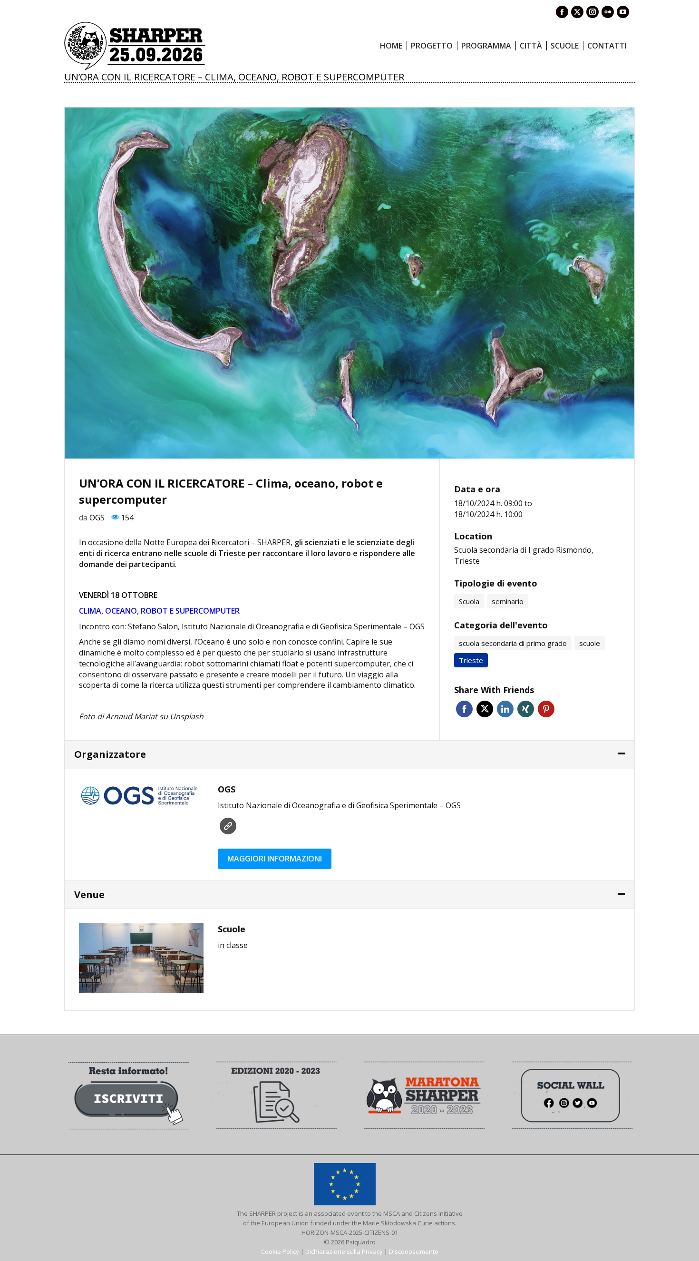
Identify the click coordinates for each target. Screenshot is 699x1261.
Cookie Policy (280, 1251)
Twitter (484, 709)
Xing (525, 709)
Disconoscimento (413, 1251)
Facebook (464, 709)
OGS (97, 517)
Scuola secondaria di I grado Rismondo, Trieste (523, 555)
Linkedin (505, 709)
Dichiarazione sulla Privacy (344, 1251)
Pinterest (546, 709)
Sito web (228, 826)
